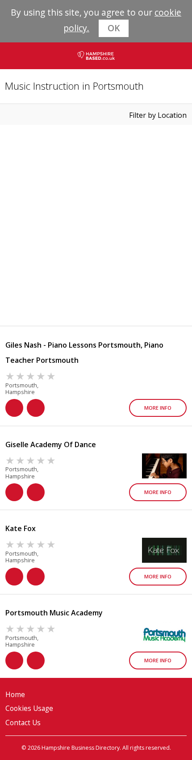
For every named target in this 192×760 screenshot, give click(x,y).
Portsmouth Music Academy (54, 613)
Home (15, 694)
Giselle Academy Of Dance (50, 444)
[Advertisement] (96, 225)
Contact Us (23, 722)
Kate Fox (20, 528)
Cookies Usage (29, 708)
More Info (157, 407)
